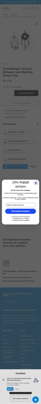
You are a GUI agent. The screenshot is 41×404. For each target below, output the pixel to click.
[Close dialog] (36, 183)
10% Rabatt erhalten (21, 211)
